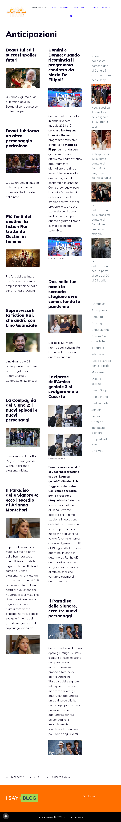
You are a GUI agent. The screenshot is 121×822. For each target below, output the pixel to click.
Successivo (61, 777)
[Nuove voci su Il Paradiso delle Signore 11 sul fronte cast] (101, 94)
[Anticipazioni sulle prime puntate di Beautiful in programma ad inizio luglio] (101, 141)
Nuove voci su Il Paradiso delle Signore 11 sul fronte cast (100, 117)
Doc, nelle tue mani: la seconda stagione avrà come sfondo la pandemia (64, 294)
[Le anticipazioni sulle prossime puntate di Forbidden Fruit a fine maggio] (101, 192)
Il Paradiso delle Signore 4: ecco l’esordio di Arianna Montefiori (22, 500)
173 (48, 777)
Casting (96, 323)
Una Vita (97, 450)
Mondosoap (99, 372)
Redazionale (99, 403)
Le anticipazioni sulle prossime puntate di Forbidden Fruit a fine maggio (101, 219)
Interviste (97, 354)
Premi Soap (99, 390)
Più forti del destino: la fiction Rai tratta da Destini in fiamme (18, 229)
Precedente (15, 777)
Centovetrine (60, 7)
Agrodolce (98, 304)
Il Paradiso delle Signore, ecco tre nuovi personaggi (62, 608)
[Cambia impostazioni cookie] (6, 816)
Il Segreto (97, 347)
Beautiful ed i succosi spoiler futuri (21, 54)
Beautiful (79, 7)
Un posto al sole (100, 7)
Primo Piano (99, 396)
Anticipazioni (39, 7)
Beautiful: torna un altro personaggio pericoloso (22, 138)
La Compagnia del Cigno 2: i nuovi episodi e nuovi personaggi (21, 410)
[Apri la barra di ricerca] (71, 16)
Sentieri (96, 409)
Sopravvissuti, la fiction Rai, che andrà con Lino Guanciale (21, 318)
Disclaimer (90, 796)
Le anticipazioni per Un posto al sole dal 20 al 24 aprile (100, 270)
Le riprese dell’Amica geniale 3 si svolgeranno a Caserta (63, 386)
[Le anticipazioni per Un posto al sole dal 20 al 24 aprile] (101, 248)
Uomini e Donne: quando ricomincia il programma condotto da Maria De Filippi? (64, 64)
